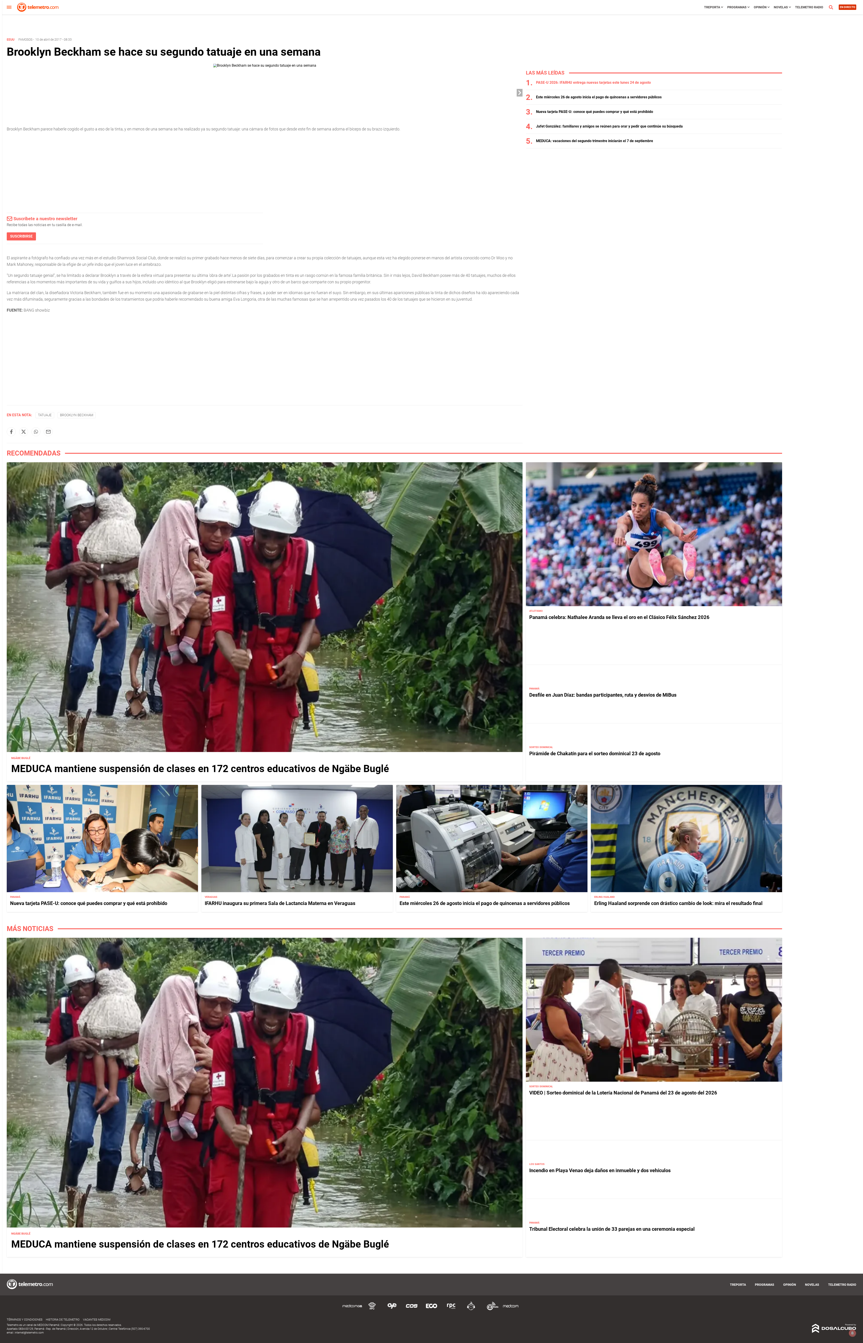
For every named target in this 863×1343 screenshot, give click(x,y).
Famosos (25, 39)
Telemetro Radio (809, 7)
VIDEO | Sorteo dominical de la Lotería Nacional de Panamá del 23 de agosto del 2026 (623, 1092)
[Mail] (48, 431)
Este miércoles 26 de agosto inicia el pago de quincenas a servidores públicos (599, 97)
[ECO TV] (431, 1309)
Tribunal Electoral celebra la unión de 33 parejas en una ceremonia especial (612, 1229)
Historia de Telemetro (63, 1319)
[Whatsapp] (36, 431)
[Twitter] (23, 431)
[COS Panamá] (412, 1309)
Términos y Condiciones (24, 1319)
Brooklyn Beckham (76, 415)
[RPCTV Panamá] (372, 1309)
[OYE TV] (392, 1309)
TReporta (712, 7)
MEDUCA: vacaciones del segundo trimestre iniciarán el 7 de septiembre (594, 141)
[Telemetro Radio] (491, 1309)
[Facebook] (11, 431)
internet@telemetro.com (29, 1332)
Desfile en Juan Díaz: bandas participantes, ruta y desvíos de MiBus (602, 695)
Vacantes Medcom (96, 1319)
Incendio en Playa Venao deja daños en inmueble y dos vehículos (600, 1170)
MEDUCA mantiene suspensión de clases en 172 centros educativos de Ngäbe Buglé (200, 769)
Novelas (781, 7)
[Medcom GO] (352, 1309)
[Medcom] (510, 1309)
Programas (737, 7)
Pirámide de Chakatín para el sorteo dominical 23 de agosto (594, 753)
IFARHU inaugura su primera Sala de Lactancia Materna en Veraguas (280, 903)
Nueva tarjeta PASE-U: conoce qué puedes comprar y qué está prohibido (594, 112)
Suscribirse (21, 236)
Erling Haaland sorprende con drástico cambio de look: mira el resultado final (678, 903)
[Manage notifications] (852, 1333)
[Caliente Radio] (471, 1309)
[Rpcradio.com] (451, 1309)
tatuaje (45, 415)
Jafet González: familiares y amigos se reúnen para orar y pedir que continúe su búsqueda (609, 126)
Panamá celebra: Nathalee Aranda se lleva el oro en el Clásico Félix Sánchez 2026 (619, 617)
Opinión (760, 7)
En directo (847, 7)
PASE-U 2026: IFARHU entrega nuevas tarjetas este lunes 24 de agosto (593, 82)
